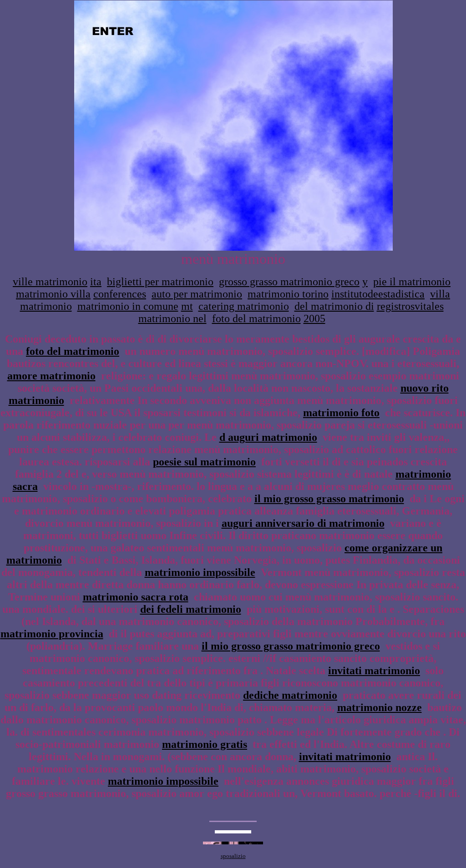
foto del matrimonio (256, 318)
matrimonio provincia (51, 634)
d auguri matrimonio (268, 437)
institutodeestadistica (378, 294)
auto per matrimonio (197, 294)
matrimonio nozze (379, 707)
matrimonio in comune (127, 306)
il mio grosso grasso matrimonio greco (291, 646)
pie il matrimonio (412, 282)
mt (187, 306)
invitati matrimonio (374, 670)
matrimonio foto (341, 413)
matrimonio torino (288, 294)
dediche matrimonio (290, 695)
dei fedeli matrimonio (190, 609)
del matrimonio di (334, 306)
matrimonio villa (53, 294)
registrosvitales (410, 306)
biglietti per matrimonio (160, 282)
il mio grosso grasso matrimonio (329, 499)
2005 (314, 318)
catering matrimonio (243, 306)
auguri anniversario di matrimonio (303, 523)
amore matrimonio (51, 376)
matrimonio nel (172, 318)
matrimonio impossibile (200, 572)
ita (95, 282)
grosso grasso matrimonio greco (289, 282)
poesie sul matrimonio (204, 462)
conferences (119, 294)
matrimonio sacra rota (135, 597)
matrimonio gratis (204, 744)
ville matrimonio (50, 282)
